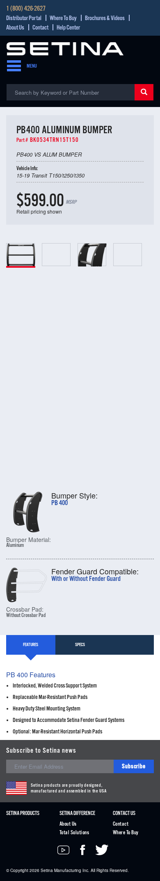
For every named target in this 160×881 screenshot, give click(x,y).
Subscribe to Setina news (41, 751)
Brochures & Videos (105, 18)
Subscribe (134, 766)
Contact (40, 28)
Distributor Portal (23, 18)
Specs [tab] (80, 645)
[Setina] (65, 47)
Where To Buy (63, 18)
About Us (15, 28)
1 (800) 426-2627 (26, 9)
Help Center (68, 28)
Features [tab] (30, 645)
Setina (47, 870)
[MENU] (11, 66)
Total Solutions (74, 832)
